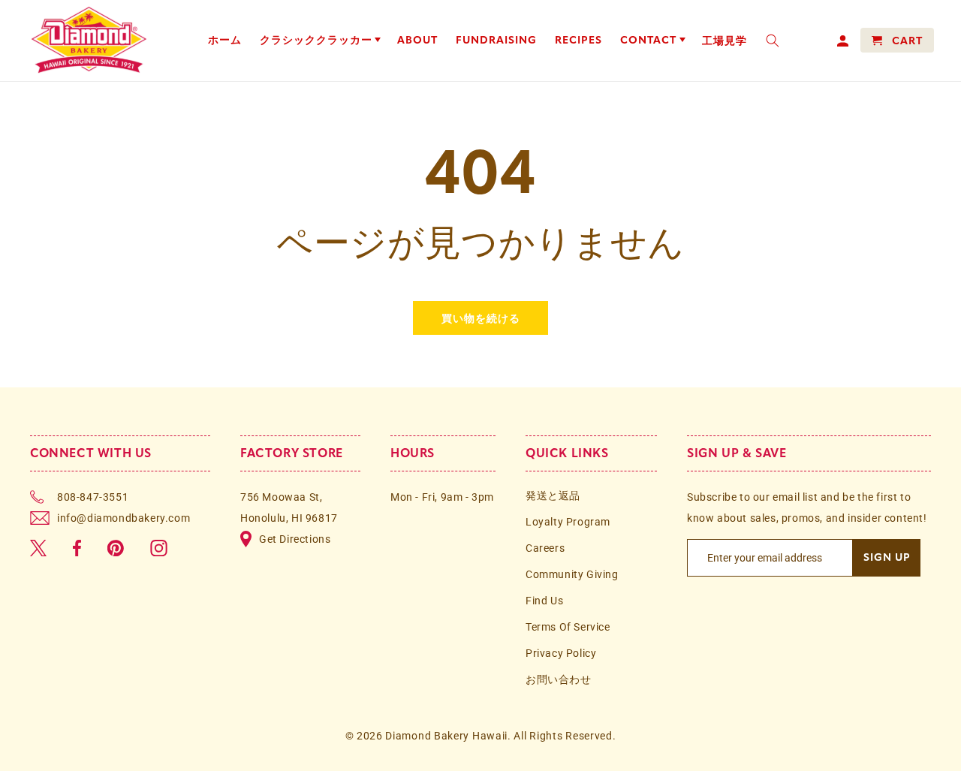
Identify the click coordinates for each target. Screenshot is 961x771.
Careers (545, 548)
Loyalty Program (568, 522)
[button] (320, 40)
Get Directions (294, 539)
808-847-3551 (92, 497)
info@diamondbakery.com (123, 518)
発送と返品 (553, 495)
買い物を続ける (480, 317)
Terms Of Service (568, 627)
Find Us (544, 601)
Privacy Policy (561, 653)
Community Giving (572, 574)
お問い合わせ (559, 679)
